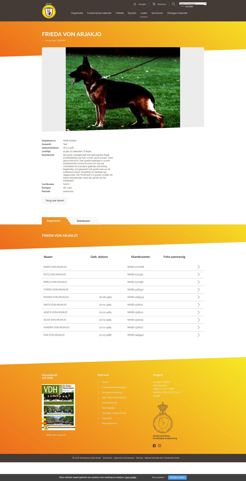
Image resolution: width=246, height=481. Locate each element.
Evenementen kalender (99, 13)
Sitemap (139, 458)
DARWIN (61, 40)
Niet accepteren (158, 477)
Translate (189, 6)
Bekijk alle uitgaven (56, 435)
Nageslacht (53, 220)
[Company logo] (49, 12)
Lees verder (130, 477)
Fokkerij (120, 13)
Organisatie (77, 13)
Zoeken (173, 4)
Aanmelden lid (109, 402)
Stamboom (83, 221)
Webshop (161, 4)
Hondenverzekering (112, 392)
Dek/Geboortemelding (114, 397)
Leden (144, 13)
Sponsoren (157, 13)
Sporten (132, 13)
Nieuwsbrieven (109, 423)
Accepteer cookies (177, 477)
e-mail (156, 395)
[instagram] (159, 446)
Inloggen (142, 4)
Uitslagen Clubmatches (114, 413)
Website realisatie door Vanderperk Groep (161, 458)
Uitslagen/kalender (177, 13)
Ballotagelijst (108, 408)
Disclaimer (107, 458)
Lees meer (197, 267)
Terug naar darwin (54, 200)
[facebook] (154, 446)
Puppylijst (107, 418)
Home (105, 382)
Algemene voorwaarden (124, 458)
